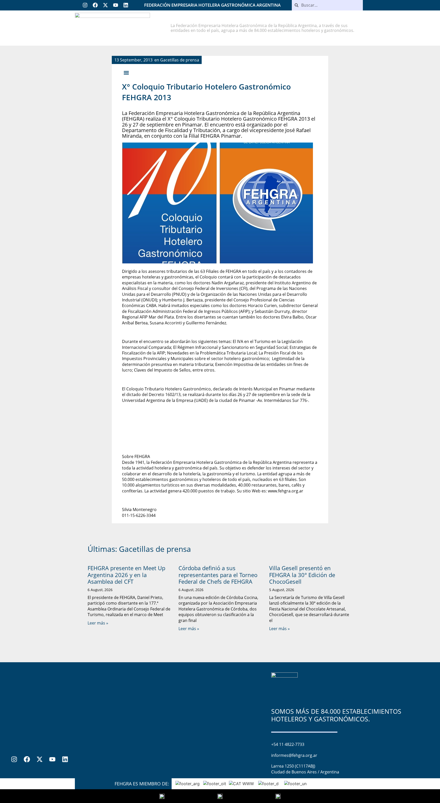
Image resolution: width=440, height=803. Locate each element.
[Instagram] (85, 5)
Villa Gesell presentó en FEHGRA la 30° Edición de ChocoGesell (302, 574)
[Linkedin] (126, 5)
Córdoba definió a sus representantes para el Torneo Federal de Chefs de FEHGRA (217, 574)
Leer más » (98, 623)
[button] (126, 73)
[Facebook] (95, 5)
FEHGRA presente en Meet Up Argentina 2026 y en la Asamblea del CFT (126, 574)
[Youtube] (116, 5)
